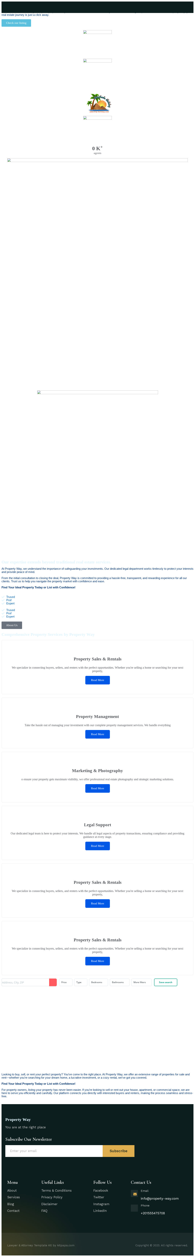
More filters (139, 982)
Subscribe (118, 1151)
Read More (97, 680)
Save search (165, 982)
